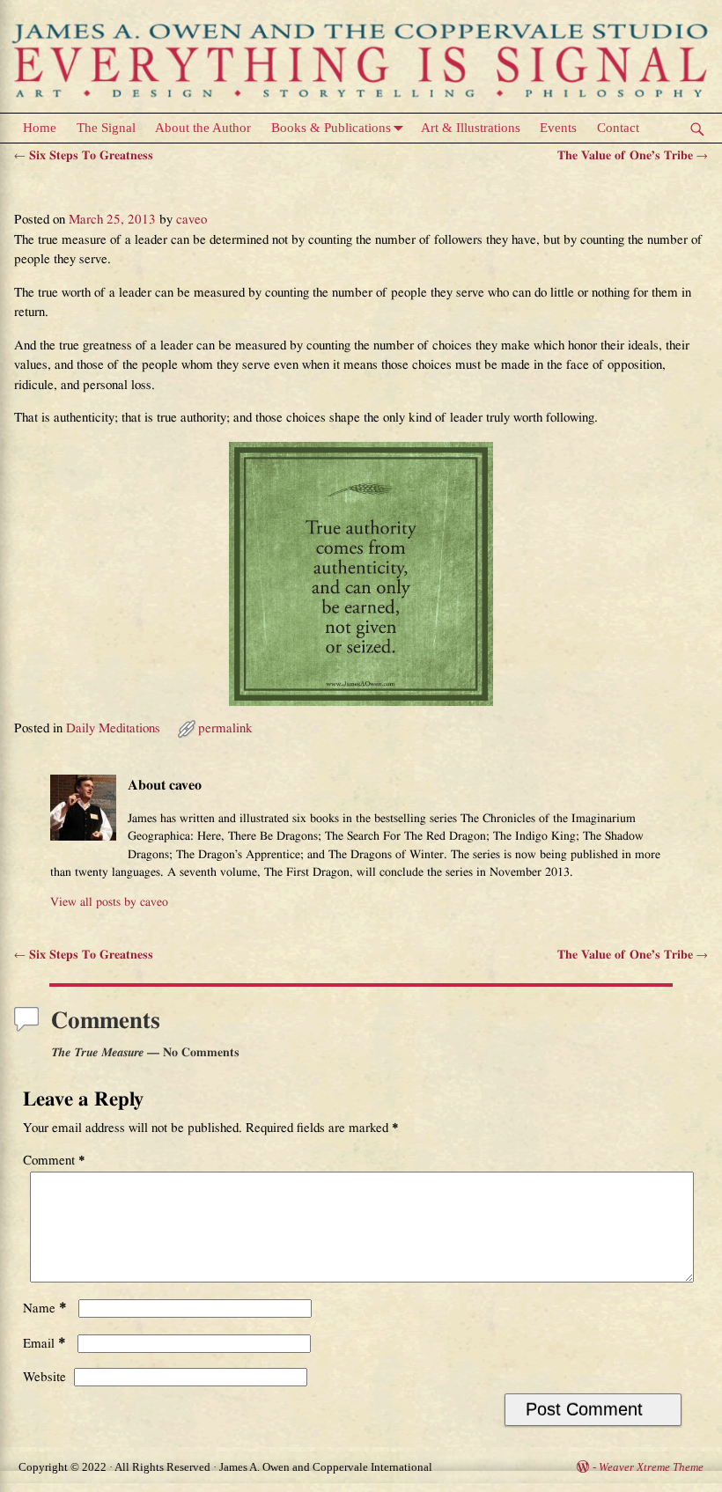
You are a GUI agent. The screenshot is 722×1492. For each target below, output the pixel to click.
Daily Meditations (113, 728)
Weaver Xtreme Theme (651, 1467)
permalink (225, 728)
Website (44, 1377)
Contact (618, 128)
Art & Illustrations (470, 128)
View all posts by (109, 902)
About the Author (203, 128)
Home (39, 128)
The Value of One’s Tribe (632, 156)
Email (44, 1343)
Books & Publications (331, 128)
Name (45, 1308)
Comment (54, 1160)
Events (558, 128)
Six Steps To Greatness (83, 156)
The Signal (106, 128)
